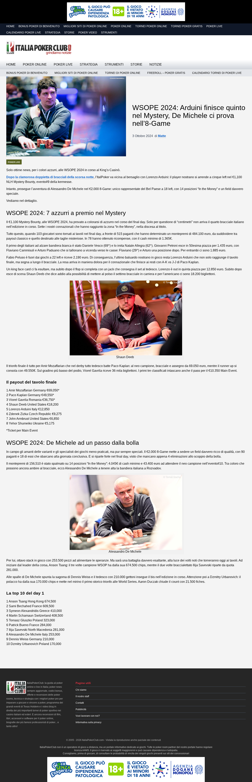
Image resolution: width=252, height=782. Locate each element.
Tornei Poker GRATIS (186, 26)
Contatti (80, 702)
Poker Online (121, 26)
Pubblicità (81, 709)
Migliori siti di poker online (85, 26)
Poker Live (214, 26)
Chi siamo (81, 689)
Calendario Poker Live (23, 32)
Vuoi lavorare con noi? (88, 715)
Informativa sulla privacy (88, 722)
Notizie (155, 64)
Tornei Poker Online (151, 26)
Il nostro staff (82, 696)
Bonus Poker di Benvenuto (39, 26)
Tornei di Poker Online (122, 72)
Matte (162, 136)
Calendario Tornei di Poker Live (217, 72)
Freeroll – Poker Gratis (166, 72)
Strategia (52, 32)
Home (10, 26)
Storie (69, 32)
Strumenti (109, 32)
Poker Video (87, 32)
